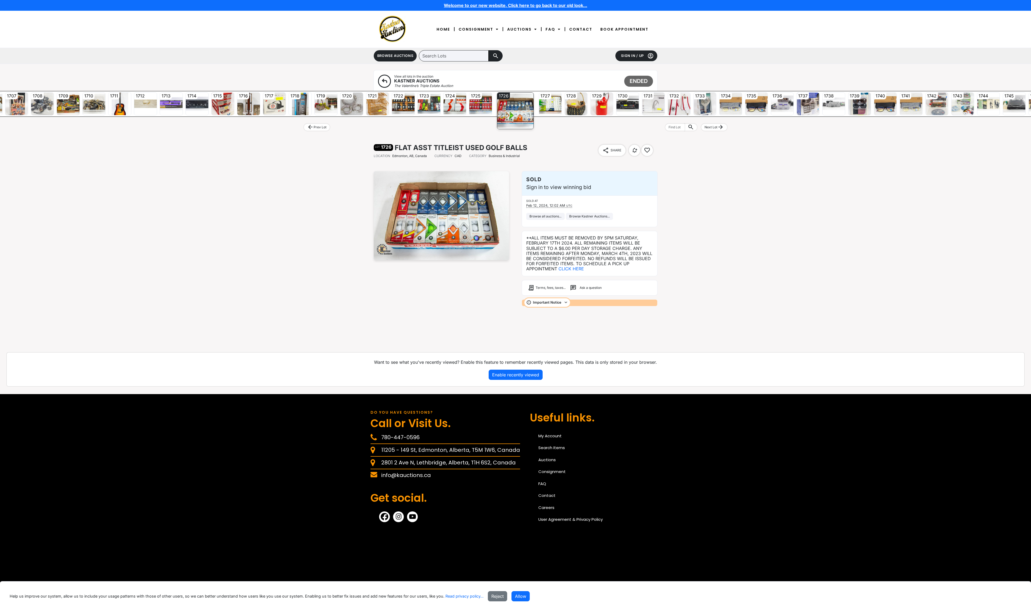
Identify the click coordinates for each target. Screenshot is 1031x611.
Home (443, 29)
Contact (580, 29)
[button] (395, 55)
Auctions (519, 29)
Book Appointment (624, 29)
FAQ (550, 29)
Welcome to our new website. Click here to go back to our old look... (515, 5)
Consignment (476, 29)
